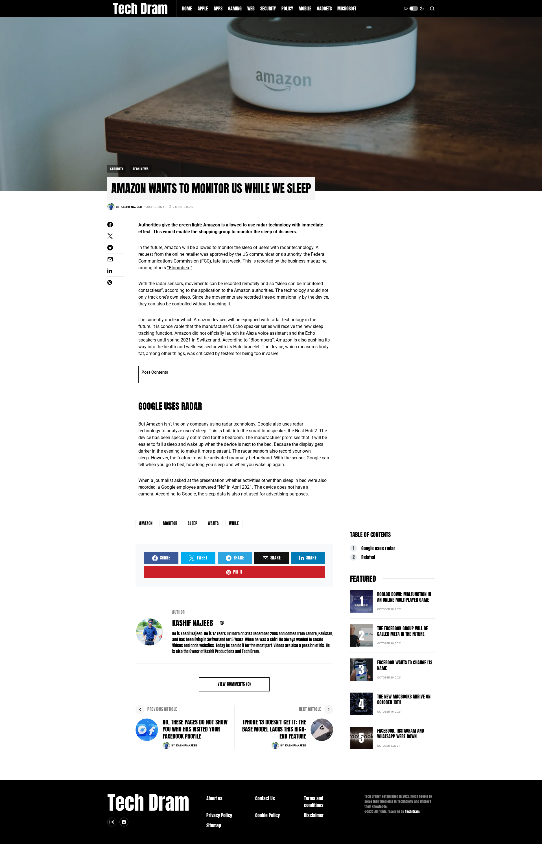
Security (116, 168)
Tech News (140, 168)
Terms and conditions (314, 801)
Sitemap (213, 825)
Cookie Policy (267, 815)
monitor (170, 523)
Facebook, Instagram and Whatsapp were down (400, 733)
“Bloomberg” (179, 267)
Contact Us (265, 798)
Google (264, 424)
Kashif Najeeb (192, 623)
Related (368, 557)
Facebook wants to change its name (404, 665)
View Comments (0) (234, 684)
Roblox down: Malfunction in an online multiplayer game (404, 597)
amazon (146, 523)
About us (214, 798)
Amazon (284, 340)
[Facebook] (123, 822)
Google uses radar (378, 548)
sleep (193, 523)
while (234, 523)
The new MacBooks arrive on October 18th (403, 699)
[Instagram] (111, 822)
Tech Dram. (412, 811)
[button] (414, 8)
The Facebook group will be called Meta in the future (402, 631)
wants (213, 523)
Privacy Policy (219, 815)
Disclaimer (314, 815)
